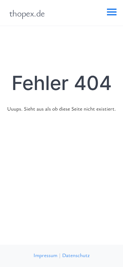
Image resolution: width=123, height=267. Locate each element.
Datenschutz (76, 255)
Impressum (45, 255)
